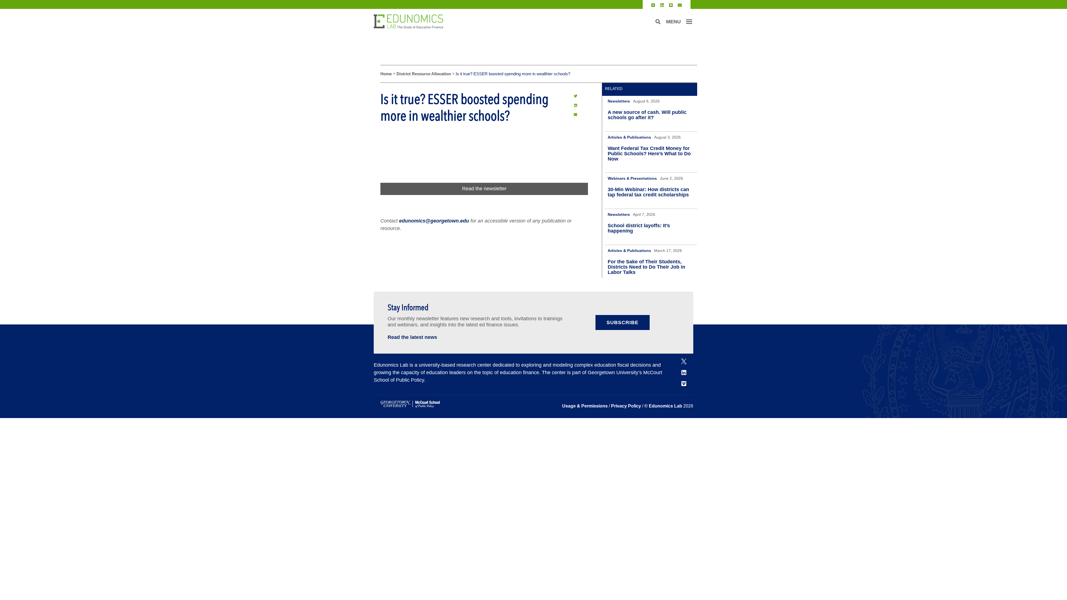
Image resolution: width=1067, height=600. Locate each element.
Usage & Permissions (585, 406)
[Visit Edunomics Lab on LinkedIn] (662, 5)
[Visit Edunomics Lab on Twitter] (653, 5)
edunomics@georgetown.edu (434, 221)
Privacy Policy (626, 406)
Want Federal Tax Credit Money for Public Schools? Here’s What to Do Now (649, 154)
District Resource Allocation (424, 73)
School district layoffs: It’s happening (639, 228)
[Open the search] (657, 21)
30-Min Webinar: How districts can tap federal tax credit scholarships (648, 192)
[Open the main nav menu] (689, 22)
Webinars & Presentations (632, 178)
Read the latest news (412, 337)
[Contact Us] (680, 5)
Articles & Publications (629, 137)
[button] (575, 96)
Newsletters (619, 101)
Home (386, 73)
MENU (673, 21)
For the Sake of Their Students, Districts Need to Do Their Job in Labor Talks (646, 267)
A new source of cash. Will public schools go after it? (647, 114)
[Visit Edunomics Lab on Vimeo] (671, 5)
